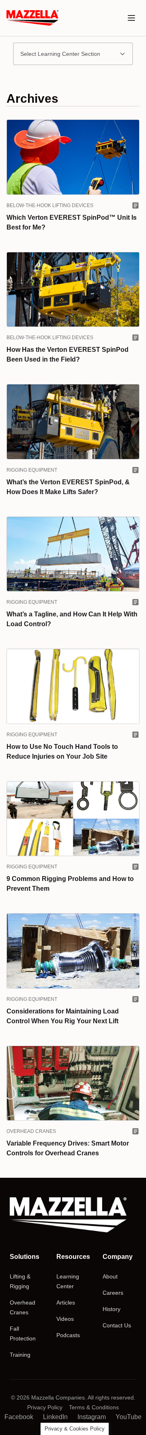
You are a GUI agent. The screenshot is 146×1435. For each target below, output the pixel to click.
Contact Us (117, 1325)
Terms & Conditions (94, 1407)
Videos (65, 1319)
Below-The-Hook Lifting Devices (49, 205)
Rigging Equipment (31, 470)
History (111, 1309)
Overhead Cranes (31, 1131)
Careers (113, 1292)
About (110, 1276)
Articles (65, 1302)
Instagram (91, 1416)
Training (20, 1354)
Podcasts (68, 1335)
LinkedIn (55, 1416)
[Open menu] (131, 18)
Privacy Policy (44, 1407)
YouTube (129, 1416)
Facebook (18, 1416)
